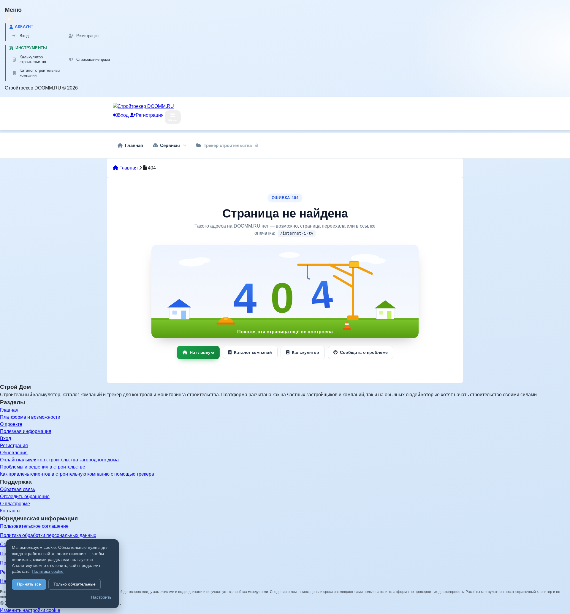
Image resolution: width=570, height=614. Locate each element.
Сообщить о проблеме (364, 352)
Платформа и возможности (30, 417)
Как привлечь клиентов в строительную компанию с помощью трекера (77, 474)
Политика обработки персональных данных (48, 535)
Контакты (10, 510)
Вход (5, 438)
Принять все (29, 584)
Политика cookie (48, 571)
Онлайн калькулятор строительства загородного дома (59, 459)
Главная (128, 167)
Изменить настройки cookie (30, 610)
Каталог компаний (253, 352)
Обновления (14, 452)
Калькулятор (305, 352)
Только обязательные (74, 584)
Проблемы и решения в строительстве (42, 466)
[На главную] (285, 291)
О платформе (15, 503)
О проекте (11, 424)
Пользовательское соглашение (34, 526)
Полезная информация (25, 431)
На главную (202, 352)
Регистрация (14, 445)
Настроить (101, 597)
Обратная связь (17, 489)
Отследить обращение (25, 496)
